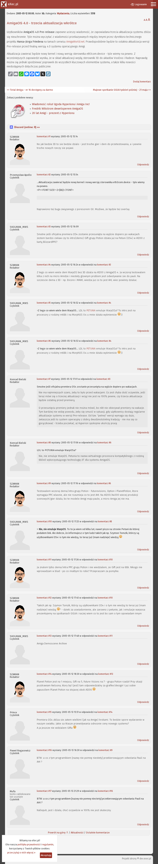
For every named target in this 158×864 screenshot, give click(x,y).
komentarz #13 (44, 636)
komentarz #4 (44, 264)
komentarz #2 (44, 174)
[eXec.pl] (3, 4)
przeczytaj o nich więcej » (21, 852)
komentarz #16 (44, 750)
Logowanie (140, 4)
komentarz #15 (44, 712)
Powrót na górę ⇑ (58, 832)
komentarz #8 (44, 442)
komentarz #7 (43, 379)
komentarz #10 (44, 521)
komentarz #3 (44, 226)
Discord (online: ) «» (27, 127)
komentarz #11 (44, 559)
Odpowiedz (143, 164)
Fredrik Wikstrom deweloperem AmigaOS (57, 108)
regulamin (47, 844)
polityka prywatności (29, 844)
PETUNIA (91, 310)
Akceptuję (46, 855)
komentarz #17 (44, 791)
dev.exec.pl (145, 858)
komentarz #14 (44, 674)
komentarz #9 (44, 483)
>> (149, 89)
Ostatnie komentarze (98, 832)
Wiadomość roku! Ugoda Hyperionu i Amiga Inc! (61, 104)
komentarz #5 (44, 302)
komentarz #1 (43, 136)
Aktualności (77, 832)
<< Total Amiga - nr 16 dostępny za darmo (30, 89)
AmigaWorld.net (75, 41)
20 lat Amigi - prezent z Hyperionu (53, 113)
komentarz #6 (44, 341)
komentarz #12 (44, 597)
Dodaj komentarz (142, 81)
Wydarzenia (63, 13)
